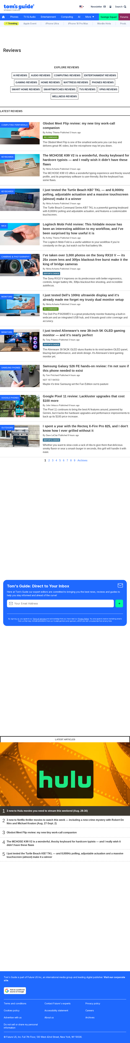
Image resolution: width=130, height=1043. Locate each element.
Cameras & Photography (15, 256)
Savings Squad (109, 16)
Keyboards (7, 157)
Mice (3, 225)
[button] (120, 6)
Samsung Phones (10, 367)
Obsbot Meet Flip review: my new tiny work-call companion (42, 832)
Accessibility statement (56, 1010)
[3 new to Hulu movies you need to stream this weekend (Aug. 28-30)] (65, 779)
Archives (82, 460)
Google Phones (10, 397)
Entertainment (48, 16)
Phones (14, 16)
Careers (89, 1010)
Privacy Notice (83, 619)
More (88, 16)
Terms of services (39, 619)
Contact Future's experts (58, 1003)
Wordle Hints (104, 23)
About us (49, 1017)
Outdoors (7, 427)
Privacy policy (92, 1003)
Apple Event (29, 23)
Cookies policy (12, 1010)
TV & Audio (29, 16)
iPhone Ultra (52, 23)
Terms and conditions (15, 1003)
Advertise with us (13, 1017)
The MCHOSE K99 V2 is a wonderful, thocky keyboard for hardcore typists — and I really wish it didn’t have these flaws (64, 843)
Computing (67, 16)
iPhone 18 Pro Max (78, 23)
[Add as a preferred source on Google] (15, 990)
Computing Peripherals (14, 125)
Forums (124, 16)
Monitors (6, 296)
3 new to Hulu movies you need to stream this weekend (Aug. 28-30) (47, 810)
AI (79, 16)
